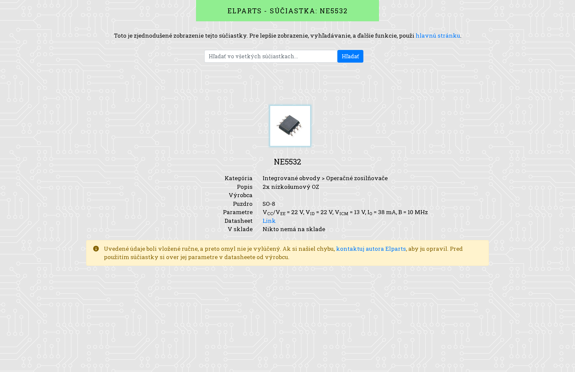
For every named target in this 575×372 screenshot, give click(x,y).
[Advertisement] (287, 84)
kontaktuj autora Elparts (371, 248)
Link (269, 220)
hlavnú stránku (438, 35)
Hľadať (350, 56)
